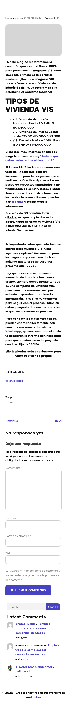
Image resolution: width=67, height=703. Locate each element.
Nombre (11, 518)
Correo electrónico (18, 536)
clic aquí (17, 202)
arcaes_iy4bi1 (25, 624)
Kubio (37, 697)
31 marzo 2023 (32, 18)
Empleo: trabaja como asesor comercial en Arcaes (33, 628)
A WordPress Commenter (33, 667)
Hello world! (24, 671)
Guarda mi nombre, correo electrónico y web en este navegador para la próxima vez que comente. (33, 575)
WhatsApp (13, 331)
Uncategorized (14, 381)
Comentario (14, 468)
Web (8, 553)
